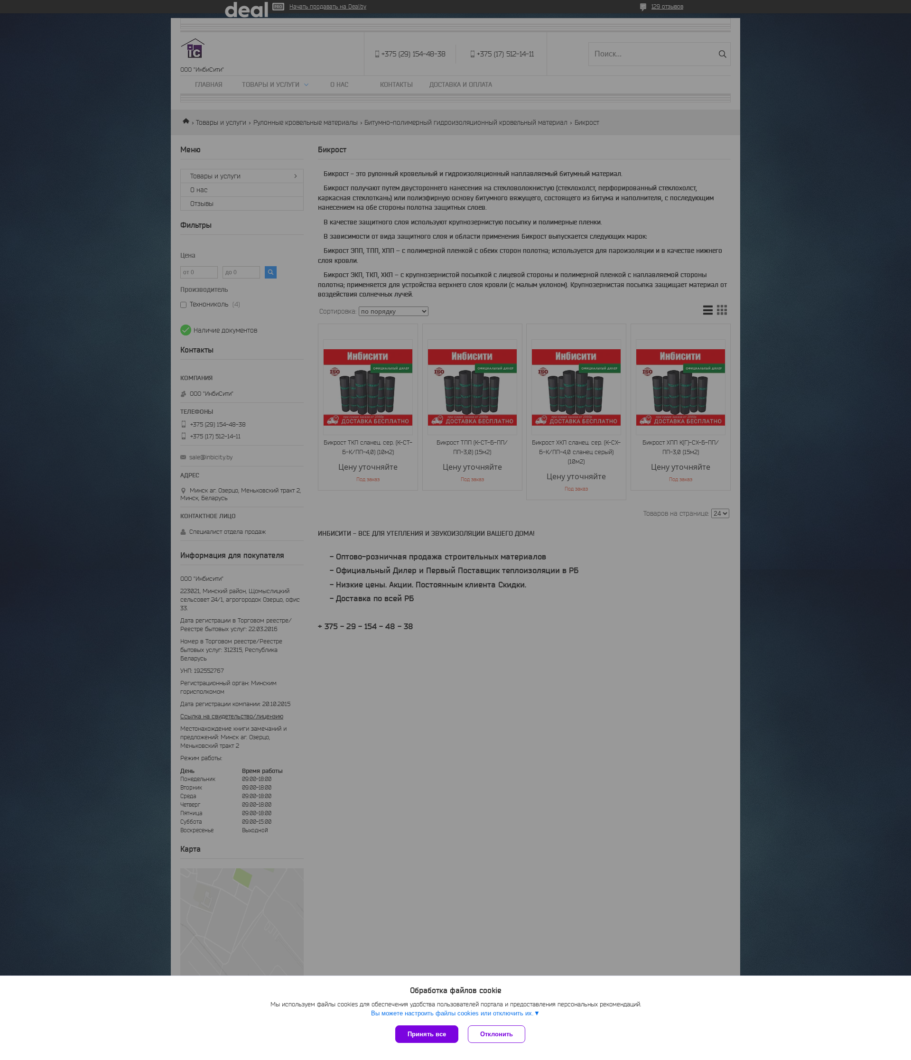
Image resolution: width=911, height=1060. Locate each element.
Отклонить (496, 1034)
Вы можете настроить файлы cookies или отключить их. (452, 1013)
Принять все (427, 1034)
